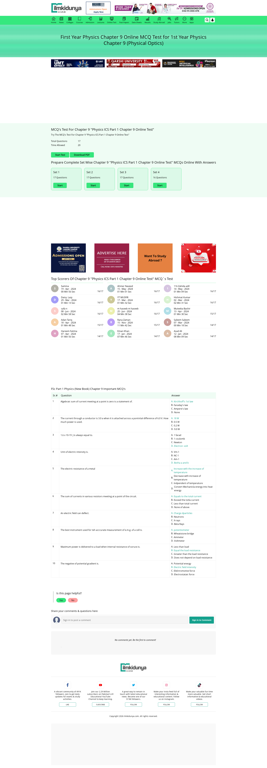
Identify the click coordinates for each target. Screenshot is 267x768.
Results (148, 22)
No (72, 600)
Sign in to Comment (201, 620)
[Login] (212, 20)
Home (53, 22)
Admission (90, 22)
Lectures (100, 22)
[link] (98, 8)
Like (67, 704)
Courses (79, 22)
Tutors (176, 22)
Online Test (111, 22)
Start (60, 185)
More (184, 22)
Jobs (169, 22)
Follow (133, 704)
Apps (192, 22)
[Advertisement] (133, 88)
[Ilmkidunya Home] (66, 8)
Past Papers (124, 22)
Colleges (69, 22)
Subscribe (100, 704)
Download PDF (82, 154)
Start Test (60, 154)
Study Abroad (159, 22)
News (61, 22)
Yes (61, 600)
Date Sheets (137, 22)
